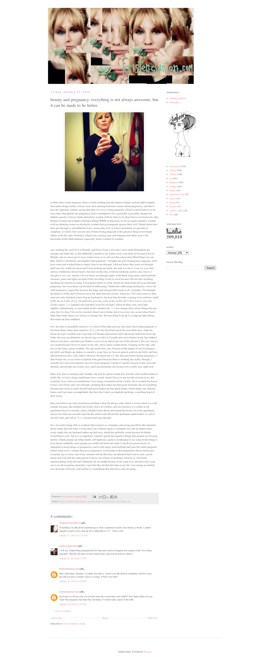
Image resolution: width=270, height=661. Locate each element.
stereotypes (121, 501)
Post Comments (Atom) (74, 623)
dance (172, 202)
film (171, 214)
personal (91, 501)
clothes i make (176, 210)
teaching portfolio (178, 98)
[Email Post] (94, 496)
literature (174, 182)
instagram (174, 102)
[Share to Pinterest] (116, 497)
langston (82, 501)
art (171, 178)
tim (128, 501)
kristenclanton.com (69, 568)
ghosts (173, 198)
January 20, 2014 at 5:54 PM (72, 604)
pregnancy (100, 501)
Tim (68, 304)
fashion (68, 501)
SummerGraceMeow (69, 522)
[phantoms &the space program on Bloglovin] (182, 156)
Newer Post (56, 617)
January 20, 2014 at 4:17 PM (72, 558)
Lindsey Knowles (68, 546)
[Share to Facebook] (112, 497)
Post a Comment (63, 610)
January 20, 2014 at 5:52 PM (72, 581)
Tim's (80, 417)
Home (105, 617)
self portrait (111, 501)
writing (173, 186)
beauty (61, 501)
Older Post (152, 617)
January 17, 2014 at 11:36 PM (73, 535)
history (75, 501)
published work (177, 194)
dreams (173, 206)
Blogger (147, 651)
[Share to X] (108, 497)
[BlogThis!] (104, 497)
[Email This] (101, 497)
